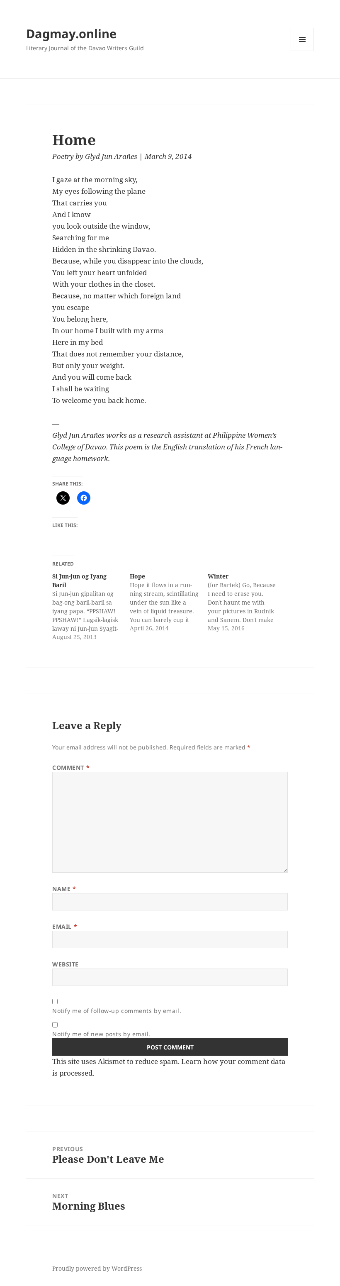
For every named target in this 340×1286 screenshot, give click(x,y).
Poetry (63, 156)
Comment (71, 767)
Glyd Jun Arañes (111, 156)
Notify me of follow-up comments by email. (116, 1011)
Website (65, 964)
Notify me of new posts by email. (101, 1034)
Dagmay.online (71, 33)
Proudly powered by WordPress (97, 1268)
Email (64, 926)
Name (64, 889)
